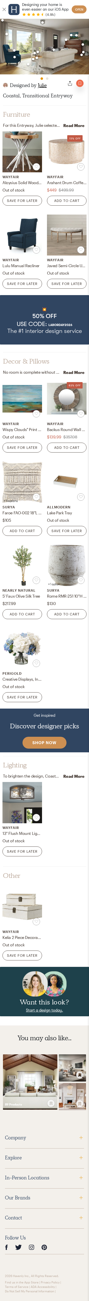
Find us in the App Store (22, 1282)
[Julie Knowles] (5, 85)
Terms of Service (16, 1286)
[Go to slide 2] (47, 78)
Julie (42, 85)
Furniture (16, 114)
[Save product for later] (36, 167)
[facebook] (6, 1247)
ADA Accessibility (43, 1286)
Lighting (15, 765)
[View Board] (30, 1082)
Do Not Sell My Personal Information (29, 1291)
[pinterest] (44, 1247)
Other (12, 876)
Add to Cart (67, 200)
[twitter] (18, 1247)
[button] (44, 320)
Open (79, 9)
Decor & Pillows (26, 361)
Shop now (44, 742)
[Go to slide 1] (42, 78)
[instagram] (31, 1247)
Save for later (22, 200)
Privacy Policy (50, 1282)
